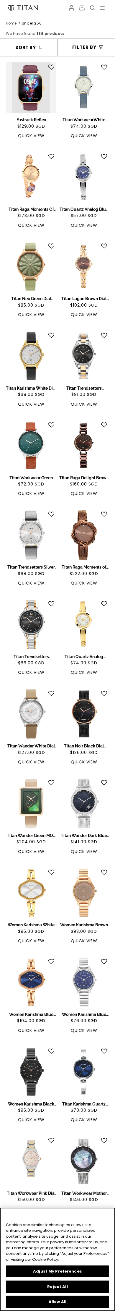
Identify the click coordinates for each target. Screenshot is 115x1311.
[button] (82, 8)
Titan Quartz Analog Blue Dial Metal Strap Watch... (84, 209)
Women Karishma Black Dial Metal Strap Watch (31, 1104)
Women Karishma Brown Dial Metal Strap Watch (84, 925)
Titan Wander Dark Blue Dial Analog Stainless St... (84, 836)
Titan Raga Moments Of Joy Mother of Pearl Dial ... (31, 209)
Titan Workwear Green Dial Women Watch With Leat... (31, 478)
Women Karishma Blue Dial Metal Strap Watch (31, 1014)
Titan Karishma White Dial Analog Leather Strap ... (31, 388)
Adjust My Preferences (57, 1271)
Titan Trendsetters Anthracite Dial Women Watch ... (84, 388)
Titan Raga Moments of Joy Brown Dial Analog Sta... (84, 567)
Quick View (31, 135)
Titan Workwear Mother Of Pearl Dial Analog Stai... (84, 1193)
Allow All (57, 1301)
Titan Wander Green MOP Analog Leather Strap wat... (31, 836)
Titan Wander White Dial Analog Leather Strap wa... (31, 746)
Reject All (57, 1286)
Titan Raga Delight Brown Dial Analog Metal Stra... (84, 478)
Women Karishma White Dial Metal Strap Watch (31, 925)
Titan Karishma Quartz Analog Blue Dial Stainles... (84, 1104)
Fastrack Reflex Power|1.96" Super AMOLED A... (31, 120)
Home (11, 23)
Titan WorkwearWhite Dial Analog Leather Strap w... (84, 120)
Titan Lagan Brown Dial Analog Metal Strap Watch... (83, 299)
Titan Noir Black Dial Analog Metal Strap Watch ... (84, 746)
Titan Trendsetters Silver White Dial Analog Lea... (31, 567)
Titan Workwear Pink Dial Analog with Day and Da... (31, 1193)
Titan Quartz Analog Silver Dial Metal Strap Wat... (84, 657)
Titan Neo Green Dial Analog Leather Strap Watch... (31, 299)
